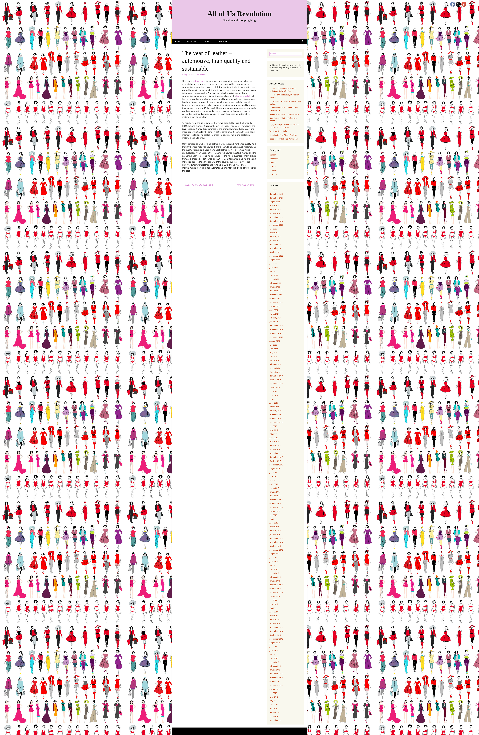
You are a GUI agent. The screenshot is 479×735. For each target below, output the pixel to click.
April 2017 (273, 484)
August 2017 (274, 468)
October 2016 (275, 503)
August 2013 (274, 643)
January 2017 (274, 492)
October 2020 (275, 333)
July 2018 (273, 426)
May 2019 (273, 399)
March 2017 (274, 488)
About (177, 41)
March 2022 (274, 279)
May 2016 (273, 519)
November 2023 (276, 221)
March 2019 (274, 407)
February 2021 (275, 318)
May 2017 (273, 480)
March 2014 (274, 615)
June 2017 (273, 476)
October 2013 (275, 635)
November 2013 (276, 631)
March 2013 (274, 662)
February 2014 (275, 619)
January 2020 (274, 368)
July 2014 (273, 600)
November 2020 (276, 329)
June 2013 (273, 650)
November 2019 (276, 376)
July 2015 (273, 557)
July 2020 (273, 345)
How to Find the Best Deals (197, 184)
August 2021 (274, 306)
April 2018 (273, 438)
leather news (198, 81)
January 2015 (274, 581)
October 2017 (275, 461)
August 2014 (274, 596)
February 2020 (275, 364)
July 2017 (273, 472)
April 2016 (273, 523)
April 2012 (273, 704)
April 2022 (273, 275)
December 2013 (276, 627)
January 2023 (274, 240)
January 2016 (274, 534)
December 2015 (276, 538)
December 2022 (276, 244)
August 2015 (274, 554)
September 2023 (276, 225)
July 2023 (273, 229)
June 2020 (273, 349)
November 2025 (276, 194)
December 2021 (276, 291)
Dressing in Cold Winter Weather (283, 135)
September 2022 (276, 256)
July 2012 (273, 693)
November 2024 (276, 198)
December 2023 (276, 217)
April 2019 (273, 403)
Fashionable (274, 158)
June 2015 (273, 561)
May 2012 (273, 701)
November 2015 (276, 542)
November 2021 (276, 294)
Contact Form (191, 41)
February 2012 (275, 712)
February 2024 (275, 209)
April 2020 (273, 356)
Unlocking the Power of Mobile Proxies (285, 114)
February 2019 (275, 410)
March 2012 (274, 708)
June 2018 (273, 430)
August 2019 (274, 387)
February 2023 (275, 236)
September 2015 (276, 550)
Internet (272, 166)
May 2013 (273, 654)
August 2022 (274, 260)
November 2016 (276, 499)
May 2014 (273, 608)
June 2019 (273, 395)
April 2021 (273, 310)
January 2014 (274, 623)
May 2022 (273, 271)
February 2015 (275, 577)
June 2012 (273, 697)
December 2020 (276, 325)
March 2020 (274, 360)
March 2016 (274, 526)
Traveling (273, 174)
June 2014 (273, 604)
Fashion (272, 155)
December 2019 (276, 372)
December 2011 (276, 720)
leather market (243, 96)
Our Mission (208, 41)
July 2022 (273, 263)
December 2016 (276, 496)
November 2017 (276, 457)
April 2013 (273, 658)
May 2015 (273, 565)
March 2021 (274, 314)
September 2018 (276, 422)
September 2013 (276, 639)
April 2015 (273, 569)
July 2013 (273, 646)
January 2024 (274, 213)
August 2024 (274, 202)
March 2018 (274, 441)
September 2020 (276, 337)
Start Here (223, 41)
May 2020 (273, 352)
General (202, 74)
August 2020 (274, 341)
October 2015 (275, 546)
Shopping (273, 170)
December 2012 (276, 673)
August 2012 (274, 689)
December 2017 (276, 453)
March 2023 (274, 232)
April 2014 (273, 612)
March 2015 (274, 573)
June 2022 (273, 267)
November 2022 (276, 248)
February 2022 (275, 283)
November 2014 (276, 585)
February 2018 (275, 445)
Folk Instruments (247, 184)
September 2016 (276, 507)
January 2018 (274, 449)
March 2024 (274, 205)
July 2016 (273, 515)
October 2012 (275, 681)
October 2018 (275, 418)
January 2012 (274, 716)
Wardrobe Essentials (278, 131)
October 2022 (275, 252)
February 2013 (275, 666)
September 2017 (276, 465)
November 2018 (276, 414)
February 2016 (275, 530)
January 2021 (274, 321)
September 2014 (276, 592)
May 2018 (273, 434)
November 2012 (276, 677)
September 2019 (276, 383)
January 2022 (274, 287)
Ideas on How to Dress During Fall (283, 139)
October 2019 (275, 379)
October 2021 (275, 298)
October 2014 (275, 588)
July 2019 (273, 391)
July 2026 (273, 190)
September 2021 (276, 302)
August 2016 (274, 511)
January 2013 (274, 670)
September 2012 (276, 685)
